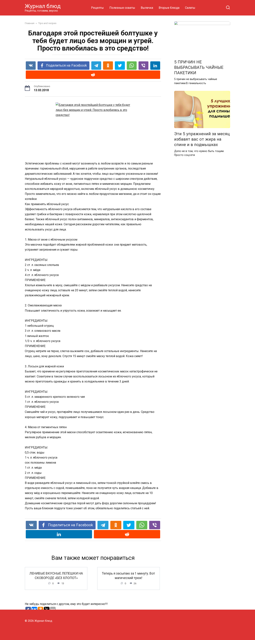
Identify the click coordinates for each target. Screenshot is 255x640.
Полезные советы (122, 8)
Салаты (190, 8)
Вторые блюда (169, 8)
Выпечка (147, 8)
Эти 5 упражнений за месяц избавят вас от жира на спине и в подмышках (202, 139)
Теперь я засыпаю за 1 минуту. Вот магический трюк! (128, 575)
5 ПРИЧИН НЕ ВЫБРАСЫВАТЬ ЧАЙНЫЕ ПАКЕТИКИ (198, 67)
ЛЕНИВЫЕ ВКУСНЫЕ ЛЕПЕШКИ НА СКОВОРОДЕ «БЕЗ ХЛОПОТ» (56, 575)
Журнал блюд (43, 6)
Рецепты (97, 8)
